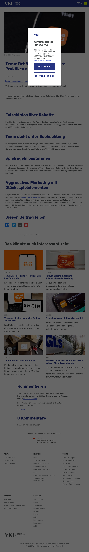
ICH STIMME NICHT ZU (44, 76)
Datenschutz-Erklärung (42, 60)
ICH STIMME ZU (44, 67)
